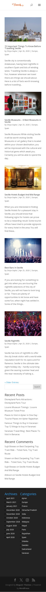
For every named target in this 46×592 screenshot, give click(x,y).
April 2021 (10, 498)
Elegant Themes (23, 585)
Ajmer (24, 498)
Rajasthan (26, 533)
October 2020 (12, 518)
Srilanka (25, 541)
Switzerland (26, 549)
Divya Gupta (12, 51)
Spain (7, 54)
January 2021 (11, 506)
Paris (24, 529)
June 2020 (10, 533)
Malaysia (25, 521)
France (24, 506)
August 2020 (11, 525)
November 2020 (13, 514)
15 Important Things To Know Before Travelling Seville (23, 47)
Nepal (24, 525)
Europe (35, 51)
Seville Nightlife (12, 340)
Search (37, 387)
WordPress (24, 588)
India (24, 514)
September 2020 (13, 521)
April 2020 (10, 537)
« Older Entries (12, 382)
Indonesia (26, 518)
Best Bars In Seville (14, 267)
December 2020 (13, 510)
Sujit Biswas (10, 446)
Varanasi (25, 553)
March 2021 (11, 502)
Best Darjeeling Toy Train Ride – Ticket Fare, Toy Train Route (22, 450)
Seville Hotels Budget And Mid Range (22, 194)
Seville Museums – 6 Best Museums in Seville (23, 121)
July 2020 (10, 529)
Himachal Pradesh (29, 510)
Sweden (25, 545)
